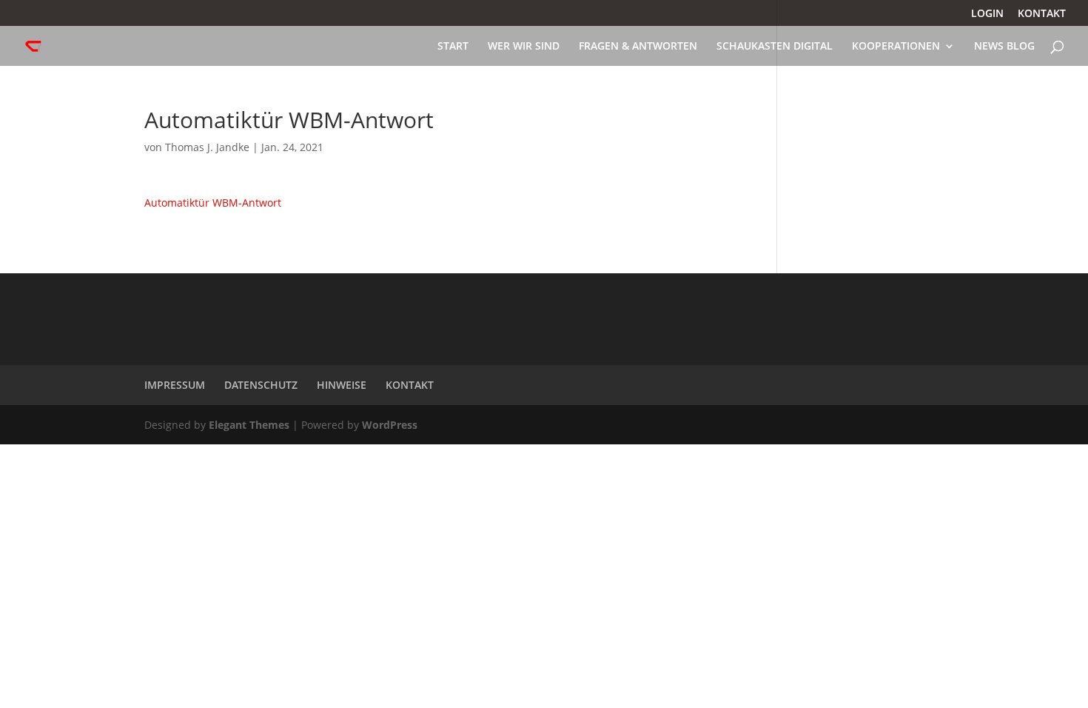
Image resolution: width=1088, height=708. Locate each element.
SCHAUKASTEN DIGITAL (774, 47)
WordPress (389, 425)
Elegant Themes (249, 425)
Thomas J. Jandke (207, 147)
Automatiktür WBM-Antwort (212, 203)
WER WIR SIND (524, 47)
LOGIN (987, 14)
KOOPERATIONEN (896, 47)
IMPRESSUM (174, 385)
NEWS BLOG (1004, 47)
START (453, 47)
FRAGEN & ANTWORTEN (638, 47)
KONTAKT (1042, 14)
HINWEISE (341, 385)
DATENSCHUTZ (261, 385)
